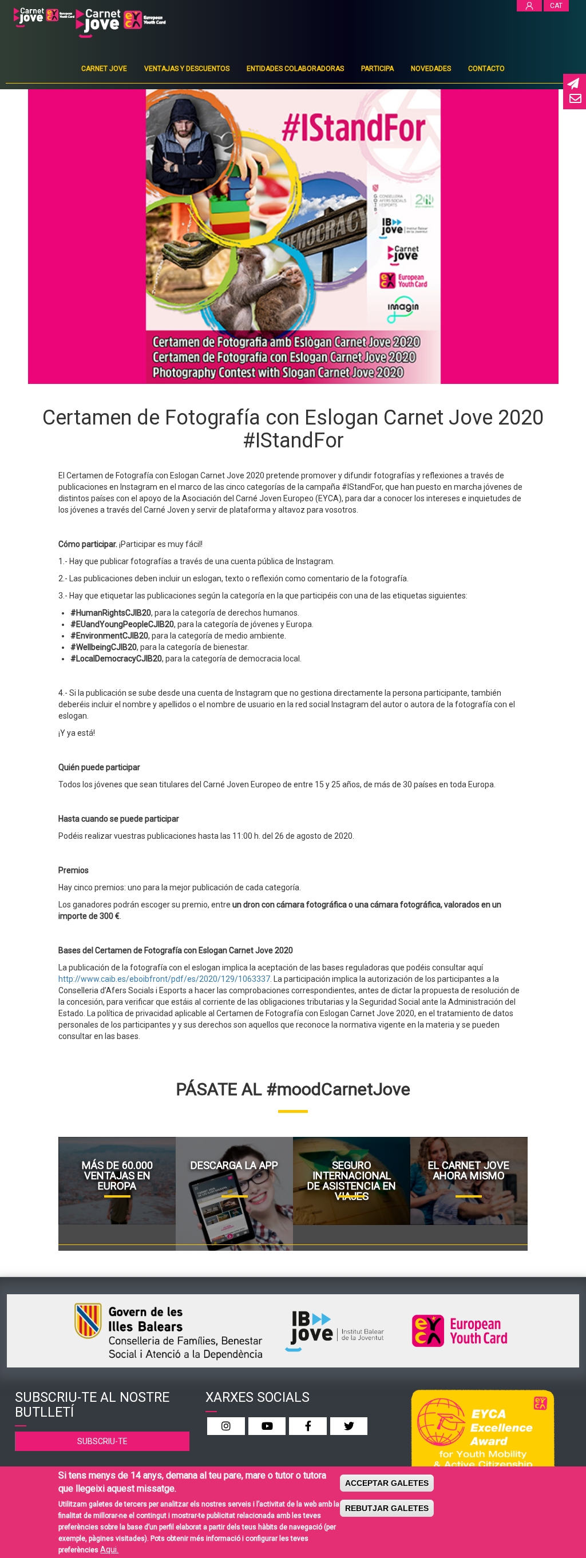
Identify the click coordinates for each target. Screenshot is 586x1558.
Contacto (486, 69)
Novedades (431, 69)
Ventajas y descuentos (186, 69)
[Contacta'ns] (574, 99)
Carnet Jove (104, 69)
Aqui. (109, 1549)
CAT (556, 6)
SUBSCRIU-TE (102, 1441)
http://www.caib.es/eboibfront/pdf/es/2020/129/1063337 (164, 979)
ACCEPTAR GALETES (387, 1483)
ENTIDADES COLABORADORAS (295, 69)
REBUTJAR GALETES (387, 1508)
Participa (377, 69)
